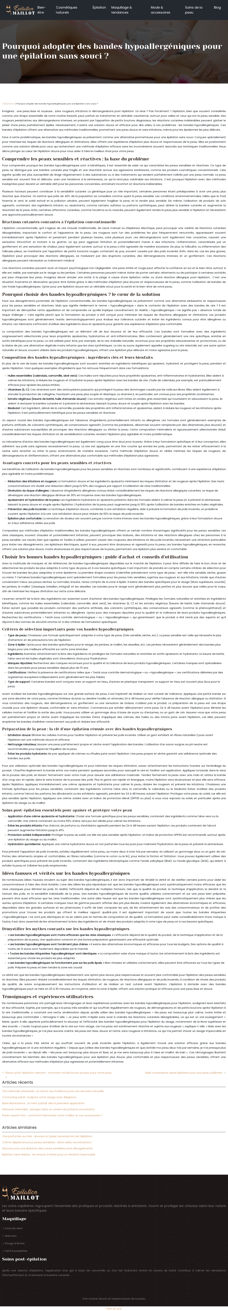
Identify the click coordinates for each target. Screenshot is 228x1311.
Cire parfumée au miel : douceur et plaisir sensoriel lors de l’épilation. (47, 1136)
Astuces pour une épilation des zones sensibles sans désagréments (47, 1148)
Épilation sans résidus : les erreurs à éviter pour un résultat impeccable (48, 1154)
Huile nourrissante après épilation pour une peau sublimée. (184, 1073)
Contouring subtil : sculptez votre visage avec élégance (39, 1097)
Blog (217, 7)
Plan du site (114, 1308)
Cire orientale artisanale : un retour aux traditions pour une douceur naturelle (53, 1091)
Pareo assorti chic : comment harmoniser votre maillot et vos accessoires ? (52, 1115)
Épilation (99, 7)
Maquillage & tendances (121, 10)
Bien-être (41, 10)
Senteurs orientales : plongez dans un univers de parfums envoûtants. (48, 1109)
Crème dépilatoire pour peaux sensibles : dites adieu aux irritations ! (47, 1142)
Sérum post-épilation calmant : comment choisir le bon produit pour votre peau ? (58, 1075)
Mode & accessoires (160, 10)
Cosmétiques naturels (66, 10)
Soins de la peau (193, 10)
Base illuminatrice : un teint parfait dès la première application (43, 1103)
